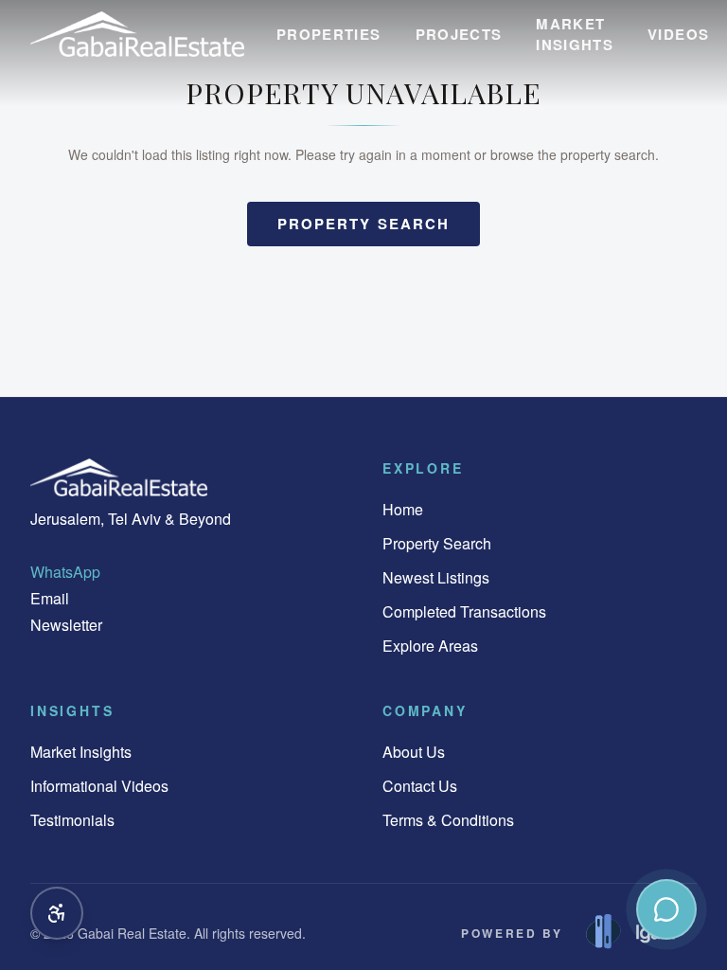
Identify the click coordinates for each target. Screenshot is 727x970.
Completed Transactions (464, 611)
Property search (364, 223)
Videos (678, 34)
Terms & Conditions (448, 820)
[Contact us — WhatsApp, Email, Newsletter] (666, 909)
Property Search (436, 543)
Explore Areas (430, 645)
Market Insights (574, 34)
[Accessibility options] (56, 913)
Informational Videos (99, 786)
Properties (328, 34)
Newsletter (66, 625)
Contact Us (419, 786)
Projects (459, 34)
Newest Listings (435, 577)
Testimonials (72, 820)
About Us (413, 752)
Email (49, 598)
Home (402, 509)
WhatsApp (65, 572)
